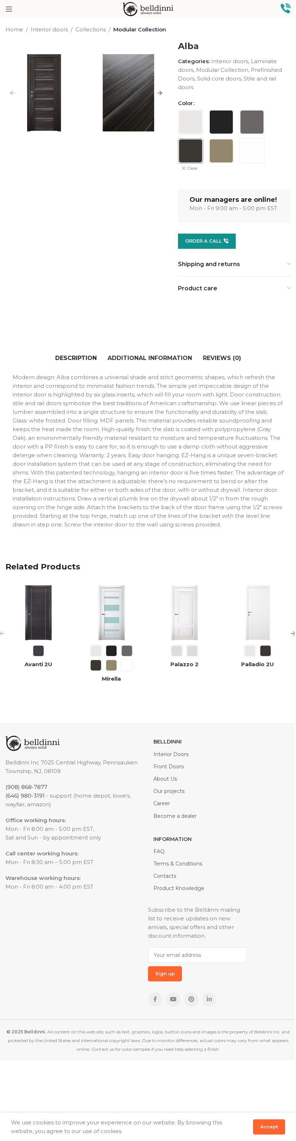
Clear (192, 168)
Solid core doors (219, 78)
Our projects (168, 791)
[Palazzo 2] (184, 613)
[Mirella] (111, 613)
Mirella (111, 678)
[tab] (76, 358)
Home (14, 29)
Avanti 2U (38, 664)
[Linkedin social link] (209, 999)
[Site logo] (148, 8)
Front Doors (168, 766)
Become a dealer (175, 816)
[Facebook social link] (155, 999)
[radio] (190, 122)
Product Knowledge (178, 888)
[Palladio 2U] (258, 613)
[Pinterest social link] (191, 999)
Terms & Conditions (177, 863)
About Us (165, 779)
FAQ (159, 851)
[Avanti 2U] (38, 613)
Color (185, 103)
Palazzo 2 (184, 664)
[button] (12, 93)
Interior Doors (170, 754)
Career (161, 803)
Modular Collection (139, 29)
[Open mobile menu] (9, 9)
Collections (90, 29)
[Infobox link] (285, 9)
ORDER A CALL (203, 241)
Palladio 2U (257, 664)
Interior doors (49, 29)
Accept (269, 1126)
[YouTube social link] (173, 999)
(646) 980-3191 (25, 795)
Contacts (164, 876)
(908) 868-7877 (26, 787)
